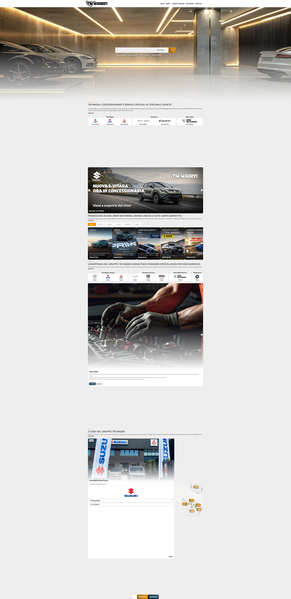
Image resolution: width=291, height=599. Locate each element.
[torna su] (134, 596)
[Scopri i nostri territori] (188, 392)
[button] (202, 190)
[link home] (96, 3)
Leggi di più (99, 318)
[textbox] (135, 50)
